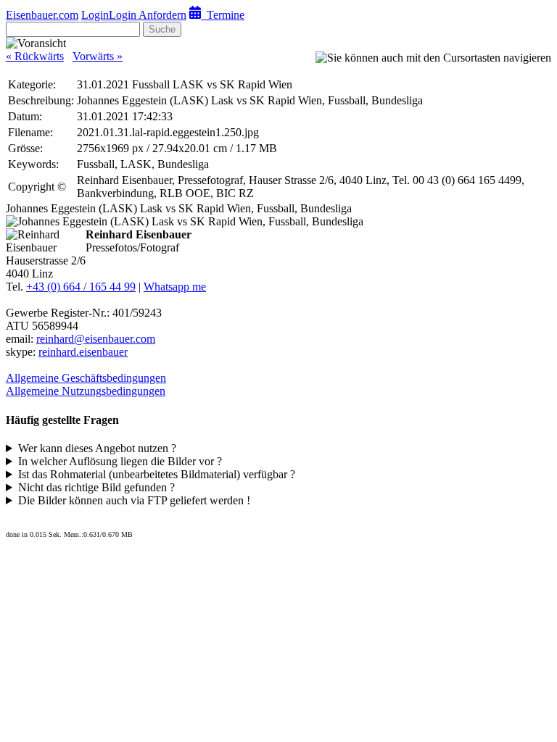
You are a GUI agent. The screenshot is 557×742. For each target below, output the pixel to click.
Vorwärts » (98, 56)
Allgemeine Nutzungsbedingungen (85, 391)
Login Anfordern (147, 15)
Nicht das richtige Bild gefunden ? (96, 487)
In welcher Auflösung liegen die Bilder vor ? (120, 461)
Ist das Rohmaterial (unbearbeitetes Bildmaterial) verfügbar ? (156, 474)
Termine (222, 15)
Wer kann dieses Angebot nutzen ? (97, 448)
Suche (162, 29)
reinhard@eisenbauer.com (95, 339)
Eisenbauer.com (42, 15)
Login (95, 15)
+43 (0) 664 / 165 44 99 (81, 286)
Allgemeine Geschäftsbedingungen (86, 378)
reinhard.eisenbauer (83, 352)
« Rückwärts (35, 56)
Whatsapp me (175, 286)
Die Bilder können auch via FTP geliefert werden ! (134, 500)
